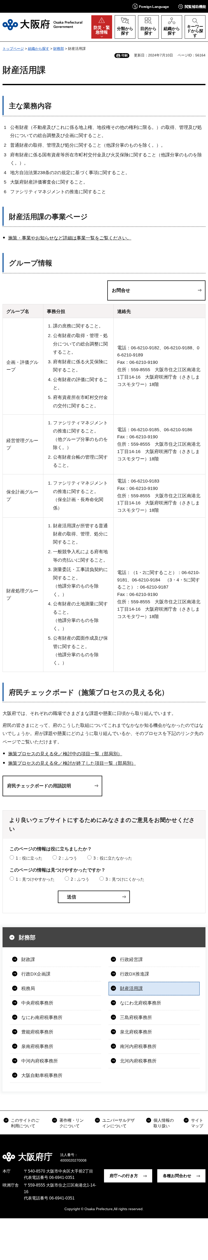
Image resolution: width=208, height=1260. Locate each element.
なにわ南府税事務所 (41, 1017)
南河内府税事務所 (138, 1046)
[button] (150, 6)
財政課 (28, 959)
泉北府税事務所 (136, 1031)
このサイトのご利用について (25, 1123)
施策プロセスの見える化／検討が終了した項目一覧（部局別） (72, 763)
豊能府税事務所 (37, 1031)
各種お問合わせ (177, 1176)
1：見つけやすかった (35, 879)
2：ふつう (68, 858)
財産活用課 (131, 988)
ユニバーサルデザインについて (118, 1123)
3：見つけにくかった (125, 879)
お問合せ (121, 290)
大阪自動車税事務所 (41, 1075)
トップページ (13, 49)
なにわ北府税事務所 (140, 1003)
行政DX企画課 (35, 974)
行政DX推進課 (134, 974)
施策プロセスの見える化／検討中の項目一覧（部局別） (65, 753)
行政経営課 (131, 959)
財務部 (58, 49)
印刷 (125, 55)
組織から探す (38, 49)
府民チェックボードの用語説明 (39, 785)
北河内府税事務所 (138, 1060)
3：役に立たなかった (112, 858)
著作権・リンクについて (71, 1123)
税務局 (28, 988)
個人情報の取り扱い (163, 1123)
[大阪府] (42, 24)
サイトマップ (197, 1123)
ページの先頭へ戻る (200, 1153)
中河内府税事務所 (39, 1060)
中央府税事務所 (37, 1003)
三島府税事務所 (136, 1017)
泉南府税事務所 (37, 1046)
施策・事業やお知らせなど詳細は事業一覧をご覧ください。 (69, 238)
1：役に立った (29, 858)
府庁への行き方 (124, 1176)
